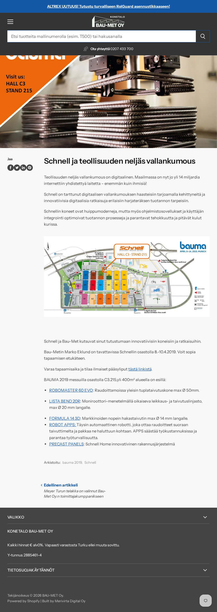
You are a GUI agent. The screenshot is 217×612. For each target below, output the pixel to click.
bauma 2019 (72, 462)
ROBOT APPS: (62, 424)
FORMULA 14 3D (64, 418)
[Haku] (203, 36)
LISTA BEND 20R (64, 401)
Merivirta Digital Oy (70, 601)
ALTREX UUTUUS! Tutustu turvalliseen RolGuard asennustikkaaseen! (108, 6)
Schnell (90, 462)
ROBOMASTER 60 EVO (71, 390)
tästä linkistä (139, 369)
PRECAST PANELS (66, 443)
